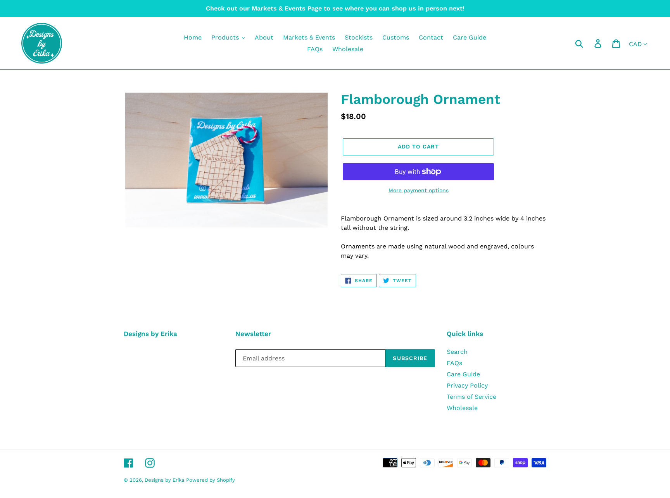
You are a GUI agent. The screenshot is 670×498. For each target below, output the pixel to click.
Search (457, 351)
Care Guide (463, 374)
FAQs (454, 363)
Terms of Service (471, 396)
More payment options (419, 190)
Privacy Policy (467, 385)
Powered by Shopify (210, 480)
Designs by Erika (164, 480)
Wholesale (462, 408)
